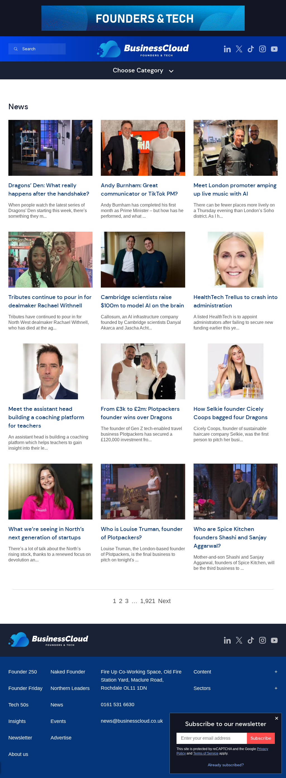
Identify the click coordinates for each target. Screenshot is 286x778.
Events (58, 721)
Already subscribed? (226, 765)
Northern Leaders (70, 688)
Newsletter (20, 738)
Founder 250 (22, 672)
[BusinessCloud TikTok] (250, 49)
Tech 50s (18, 705)
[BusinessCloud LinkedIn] (227, 49)
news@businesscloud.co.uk (132, 721)
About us (18, 754)
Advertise (61, 738)
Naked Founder (68, 672)
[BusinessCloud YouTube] (274, 49)
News (57, 705)
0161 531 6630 (117, 704)
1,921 (147, 601)
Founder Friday (25, 688)
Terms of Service (205, 753)
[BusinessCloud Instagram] (262, 49)
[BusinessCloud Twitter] (239, 49)
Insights (17, 721)
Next (164, 601)
